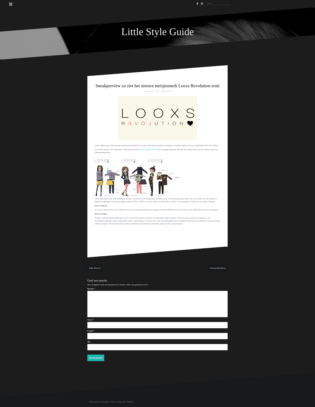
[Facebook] (197, 3)
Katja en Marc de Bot (148, 149)
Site (88, 342)
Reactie (91, 289)
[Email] (194, 3)
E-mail (90, 331)
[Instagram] (202, 3)
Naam (90, 320)
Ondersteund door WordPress (99, 402)
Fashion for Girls (166, 91)
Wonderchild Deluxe (218, 268)
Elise (157, 91)
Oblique (119, 402)
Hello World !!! (95, 268)
